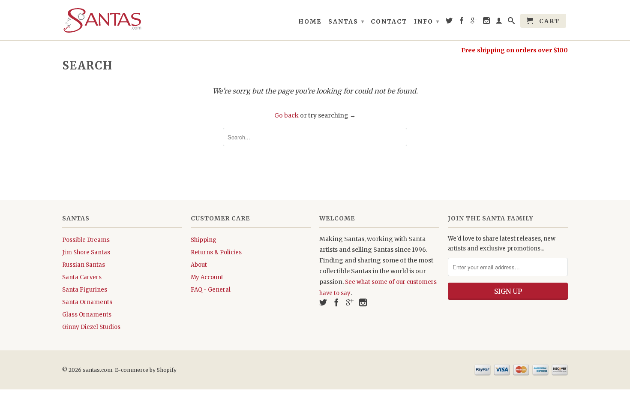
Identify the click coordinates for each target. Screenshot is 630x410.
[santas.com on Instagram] (487, 22)
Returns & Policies (216, 252)
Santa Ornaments (87, 302)
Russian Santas (83, 264)
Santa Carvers (82, 277)
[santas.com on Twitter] (449, 22)
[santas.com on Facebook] (462, 22)
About (199, 264)
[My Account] (499, 22)
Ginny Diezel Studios (91, 327)
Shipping (203, 240)
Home (309, 21)
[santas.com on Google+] (474, 22)
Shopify (167, 370)
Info (427, 21)
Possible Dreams (86, 240)
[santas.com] (122, 20)
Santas (346, 21)
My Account (207, 277)
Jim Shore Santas (86, 252)
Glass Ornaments (86, 314)
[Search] (512, 22)
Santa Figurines (84, 289)
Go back (286, 115)
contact (389, 21)
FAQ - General (211, 289)
